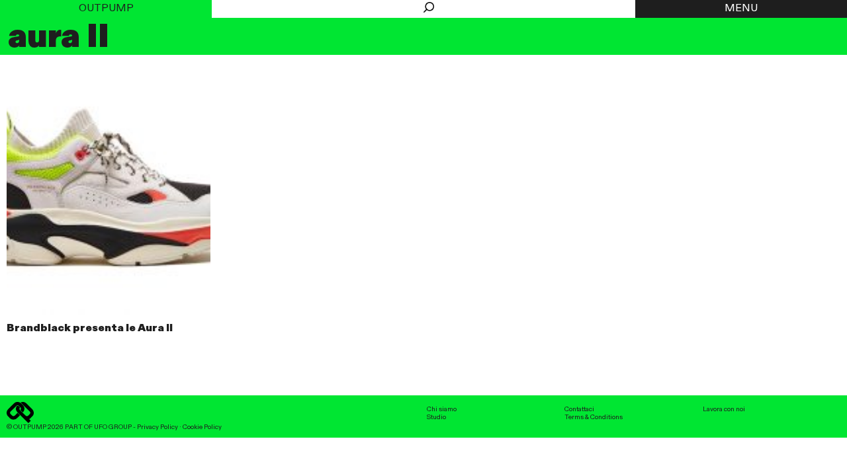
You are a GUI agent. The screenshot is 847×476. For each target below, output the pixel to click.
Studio (436, 417)
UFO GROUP (113, 427)
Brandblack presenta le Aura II (90, 328)
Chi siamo (442, 409)
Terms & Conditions (593, 417)
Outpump (106, 8)
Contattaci (579, 409)
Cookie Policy (202, 427)
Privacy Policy (157, 427)
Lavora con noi (724, 409)
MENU (741, 8)
